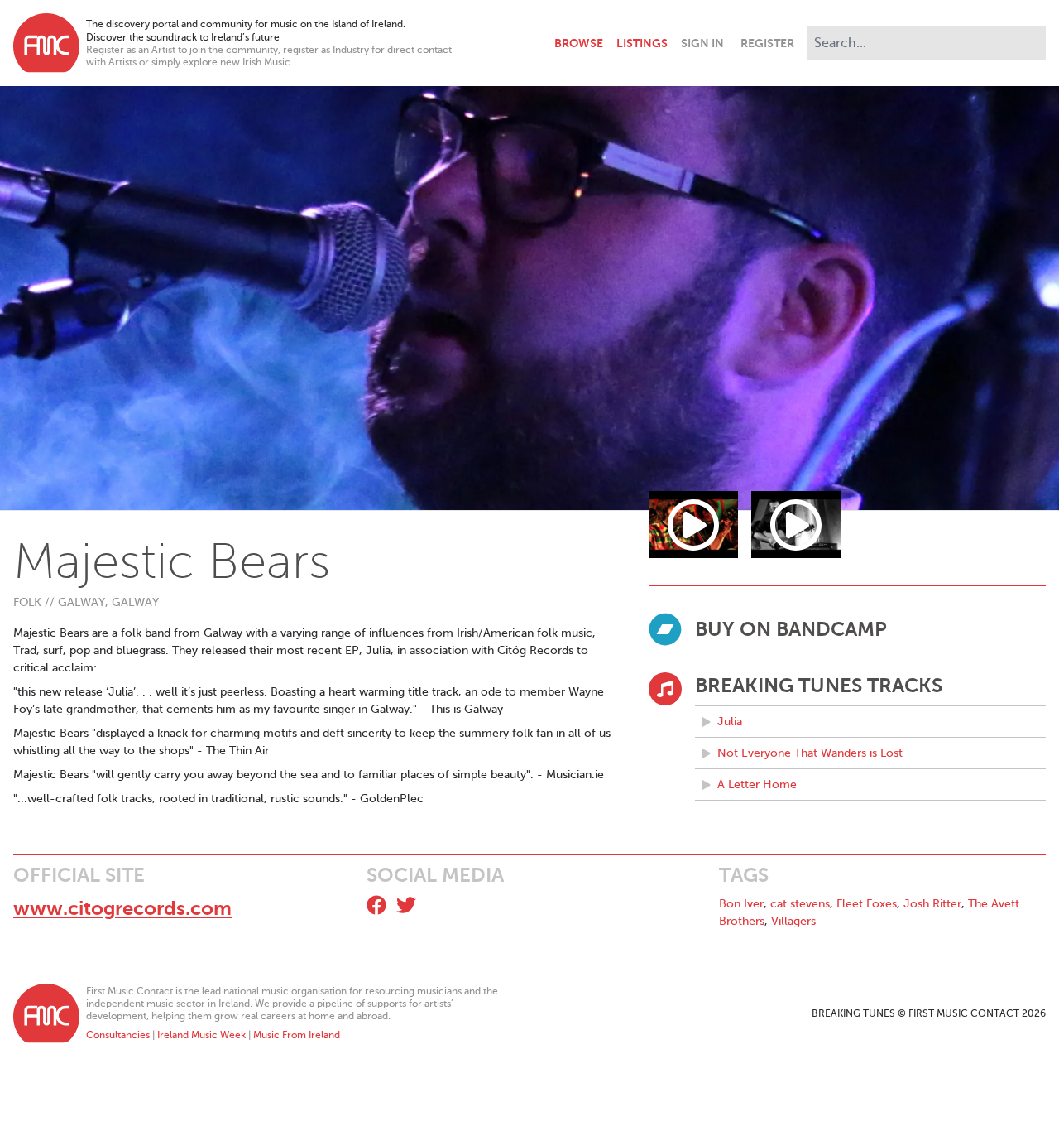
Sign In (702, 43)
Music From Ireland (296, 1035)
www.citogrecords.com (122, 908)
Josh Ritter (932, 904)
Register (767, 43)
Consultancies (118, 1035)
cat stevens (800, 904)
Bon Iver (741, 904)
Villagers (793, 921)
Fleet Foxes (866, 904)
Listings (642, 43)
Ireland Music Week (201, 1035)
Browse (578, 43)
